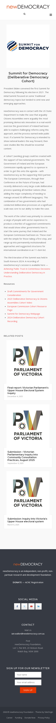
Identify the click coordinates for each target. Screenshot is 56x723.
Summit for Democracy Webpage (23, 313)
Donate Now (30, 717)
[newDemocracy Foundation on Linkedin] (38, 606)
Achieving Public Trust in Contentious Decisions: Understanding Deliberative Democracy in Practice (27, 272)
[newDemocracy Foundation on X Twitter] (24, 606)
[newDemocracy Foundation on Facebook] (17, 606)
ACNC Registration (34, 582)
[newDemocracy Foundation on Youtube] (31, 606)
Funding (18, 717)
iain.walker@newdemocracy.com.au (28, 633)
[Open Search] (24, 14)
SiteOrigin (49, 712)
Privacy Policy (44, 717)
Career (9, 717)
